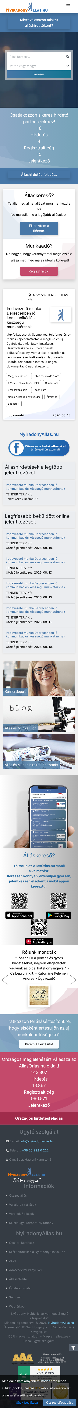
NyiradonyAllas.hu (61, 1323)
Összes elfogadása (59, 1402)
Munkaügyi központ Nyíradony (31, 1223)
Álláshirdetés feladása (39, 175)
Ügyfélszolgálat (20, 1288)
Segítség (15, 1297)
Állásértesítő (18, 1279)
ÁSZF (13, 1261)
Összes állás (18, 1195)
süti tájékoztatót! (32, 1395)
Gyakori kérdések (21, 1243)
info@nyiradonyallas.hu (37, 1141)
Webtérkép (17, 1306)
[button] (4, 980)
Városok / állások (21, 1214)
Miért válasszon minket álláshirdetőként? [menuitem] (39, 22)
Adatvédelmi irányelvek (26, 1270)
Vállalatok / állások (22, 1204)
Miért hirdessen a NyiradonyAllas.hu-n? (37, 1252)
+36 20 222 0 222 (35, 1150)
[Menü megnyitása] (68, 6)
